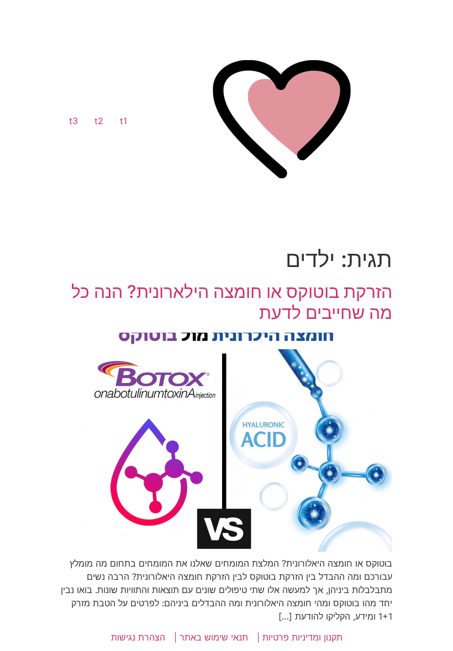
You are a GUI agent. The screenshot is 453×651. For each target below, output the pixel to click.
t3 (73, 120)
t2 (98, 120)
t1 (123, 120)
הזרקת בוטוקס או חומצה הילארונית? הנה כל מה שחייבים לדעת (231, 302)
